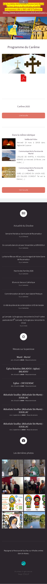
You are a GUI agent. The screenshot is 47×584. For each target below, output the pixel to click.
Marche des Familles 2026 (23, 271)
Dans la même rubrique (23, 134)
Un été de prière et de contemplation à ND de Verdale (23, 305)
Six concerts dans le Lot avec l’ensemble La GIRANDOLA (23, 245)
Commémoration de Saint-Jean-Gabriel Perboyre (23, 294)
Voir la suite (23, 190)
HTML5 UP (26, 574)
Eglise (16, 383)
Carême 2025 (23, 106)
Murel (19, 357)
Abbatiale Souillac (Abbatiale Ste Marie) (22, 394)
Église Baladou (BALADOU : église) (23, 368)
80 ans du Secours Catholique (23, 282)
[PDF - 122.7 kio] (23, 78)
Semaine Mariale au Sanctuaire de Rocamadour (23, 233)
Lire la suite (23, 115)
